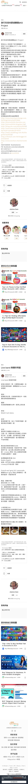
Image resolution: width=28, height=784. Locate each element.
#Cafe (22, 757)
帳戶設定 (10, 747)
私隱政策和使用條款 (17, 778)
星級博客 (21, 738)
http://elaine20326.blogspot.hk (13, 124)
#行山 (9, 757)
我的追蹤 (23, 747)
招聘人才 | (11, 771)
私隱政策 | (22, 769)
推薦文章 (14, 738)
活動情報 (9, 173)
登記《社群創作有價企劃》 (18, 167)
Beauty (19, 765)
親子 (20, 171)
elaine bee (8, 33)
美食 (17, 171)
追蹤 (24, 34)
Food (24, 765)
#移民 (18, 759)
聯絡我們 (16, 771)
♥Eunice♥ (7, 235)
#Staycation (11, 759)
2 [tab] (13, 10)
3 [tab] (15, 10)
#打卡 (13, 757)
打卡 (9, 171)
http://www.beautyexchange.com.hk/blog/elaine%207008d (14, 119)
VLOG (9, 738)
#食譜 (18, 757)
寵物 (24, 171)
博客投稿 (17, 740)
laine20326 (15, 153)
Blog (12, 767)
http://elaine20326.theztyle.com (13, 122)
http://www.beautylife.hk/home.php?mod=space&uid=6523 (14, 129)
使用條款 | (17, 769)
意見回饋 (10, 740)
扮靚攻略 (4, 173)
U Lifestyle (5, 765)
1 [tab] (11, 10)
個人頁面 (4, 747)
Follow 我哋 (7, 178)
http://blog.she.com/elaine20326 (13, 126)
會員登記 (24, 2)
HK (15, 765)
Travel (11, 765)
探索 (5, 738)
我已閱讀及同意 (14, 781)
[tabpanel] (14, 9)
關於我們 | (5, 769)
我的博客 (14, 750)
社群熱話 (17, 5)
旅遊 (13, 171)
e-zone (16, 767)
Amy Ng (16, 235)
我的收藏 (17, 747)
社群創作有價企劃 (7, 5)
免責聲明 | (11, 769)
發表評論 (6, 253)
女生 (2, 20)
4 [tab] (17, 10)
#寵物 (5, 757)
